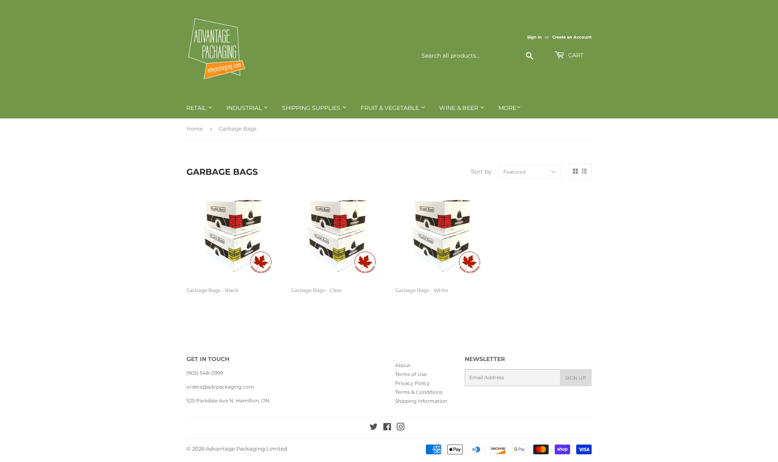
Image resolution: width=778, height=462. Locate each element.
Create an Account (572, 37)
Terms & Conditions (418, 392)
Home (194, 128)
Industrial (245, 108)
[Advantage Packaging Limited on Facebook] (387, 428)
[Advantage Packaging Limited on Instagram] (401, 428)
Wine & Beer (459, 108)
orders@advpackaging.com (220, 387)
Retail (197, 108)
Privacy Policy (412, 383)
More (507, 108)
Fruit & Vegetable (391, 108)
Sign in (534, 37)
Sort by (481, 171)
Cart (575, 55)
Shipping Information (421, 401)
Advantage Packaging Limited (246, 448)
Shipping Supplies (312, 108)
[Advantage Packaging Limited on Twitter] (374, 428)
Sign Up (575, 378)
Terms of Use (411, 374)
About (402, 365)
